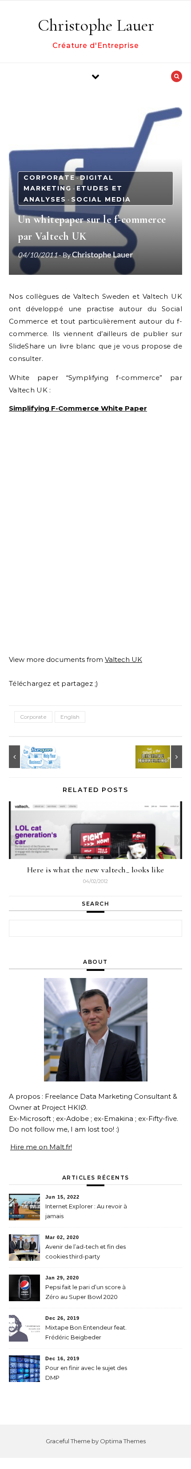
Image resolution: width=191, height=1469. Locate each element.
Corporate (49, 178)
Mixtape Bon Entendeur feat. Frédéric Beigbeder (86, 1332)
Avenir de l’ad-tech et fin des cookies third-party (85, 1251)
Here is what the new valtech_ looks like (95, 870)
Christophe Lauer (96, 25)
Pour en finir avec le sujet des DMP (86, 1372)
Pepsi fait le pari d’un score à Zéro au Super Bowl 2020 (85, 1291)
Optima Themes (123, 1441)
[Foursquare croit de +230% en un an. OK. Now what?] (29, 756)
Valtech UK (123, 659)
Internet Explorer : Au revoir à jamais (86, 1211)
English (70, 716)
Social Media (101, 199)
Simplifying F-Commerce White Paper (78, 408)
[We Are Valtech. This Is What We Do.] (162, 756)
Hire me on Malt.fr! (41, 1147)
